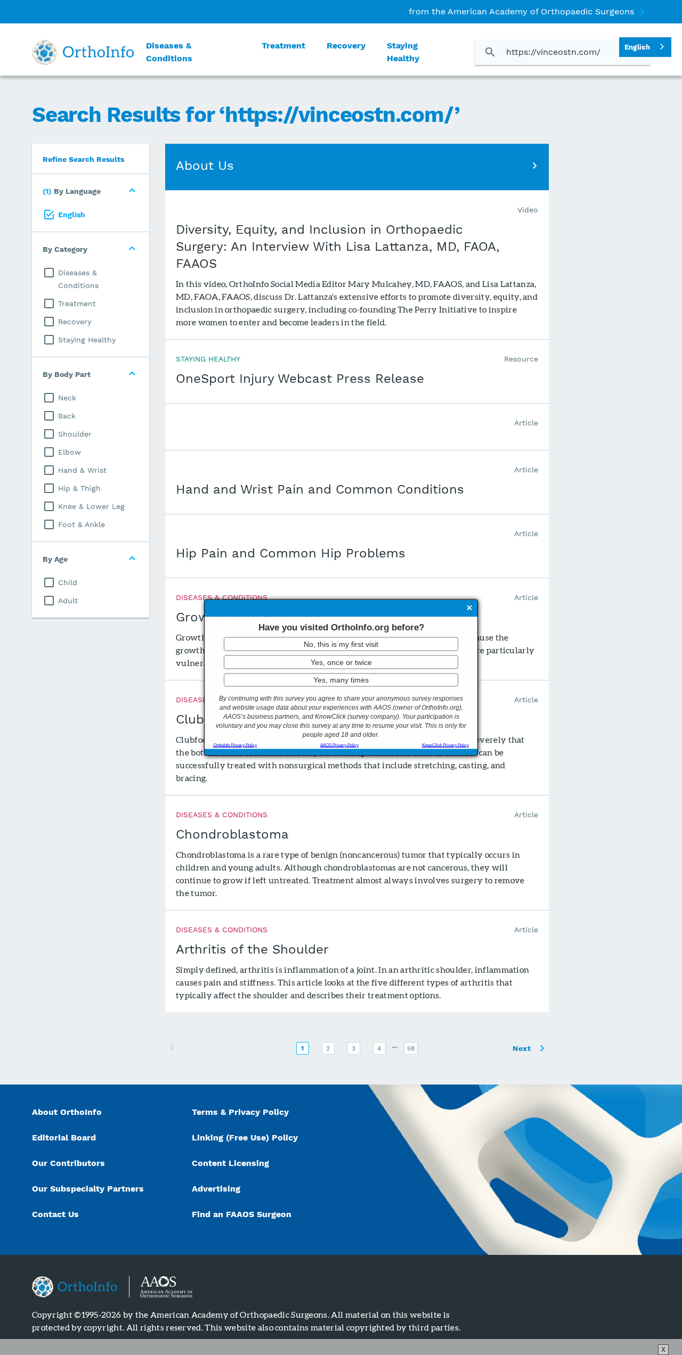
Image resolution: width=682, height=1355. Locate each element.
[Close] (469, 608)
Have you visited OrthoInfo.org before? (341, 627)
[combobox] (645, 47)
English (637, 47)
